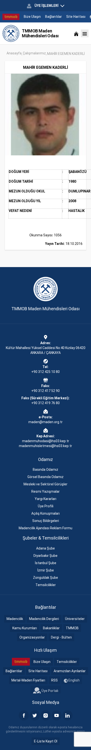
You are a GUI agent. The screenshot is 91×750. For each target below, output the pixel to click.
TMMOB (72, 628)
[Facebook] (24, 715)
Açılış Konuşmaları (45, 513)
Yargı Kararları (45, 499)
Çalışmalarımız (34, 53)
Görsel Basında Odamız (45, 477)
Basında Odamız (45, 469)
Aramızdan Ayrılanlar (70, 671)
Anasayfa (14, 53)
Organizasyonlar (32, 637)
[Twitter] (35, 715)
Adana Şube (45, 548)
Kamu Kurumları (24, 628)
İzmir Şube (45, 570)
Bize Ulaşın (32, 17)
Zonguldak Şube (45, 578)
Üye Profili (45, 506)
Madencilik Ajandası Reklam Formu (45, 528)
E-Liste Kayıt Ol (45, 741)
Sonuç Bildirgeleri (45, 521)
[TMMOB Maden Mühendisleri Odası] (10, 33)
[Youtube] (56, 715)
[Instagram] (46, 715)
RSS (54, 680)
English (74, 680)
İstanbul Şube (45, 563)
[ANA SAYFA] (76, 33)
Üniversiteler (75, 619)
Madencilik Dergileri (44, 619)
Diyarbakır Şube (45, 556)
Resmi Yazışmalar (45, 491)
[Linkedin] (67, 715)
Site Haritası (75, 17)
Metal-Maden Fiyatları (28, 680)
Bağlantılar (53, 17)
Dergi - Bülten (61, 637)
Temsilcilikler (45, 585)
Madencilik (15, 619)
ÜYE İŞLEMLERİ (46, 6)
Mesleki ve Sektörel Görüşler (45, 484)
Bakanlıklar (51, 628)
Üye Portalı (49, 691)
